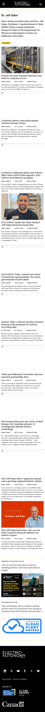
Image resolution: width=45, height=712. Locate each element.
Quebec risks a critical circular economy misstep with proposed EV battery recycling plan (22, 324)
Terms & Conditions (20, 679)
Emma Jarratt (6, 81)
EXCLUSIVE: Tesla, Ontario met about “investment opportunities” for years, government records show (21, 277)
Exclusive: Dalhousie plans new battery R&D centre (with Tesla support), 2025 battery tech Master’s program (21, 175)
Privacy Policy (6, 679)
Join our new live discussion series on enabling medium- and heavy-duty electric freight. (20, 567)
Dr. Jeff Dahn (5, 330)
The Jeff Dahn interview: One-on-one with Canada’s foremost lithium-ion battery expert (20, 532)
